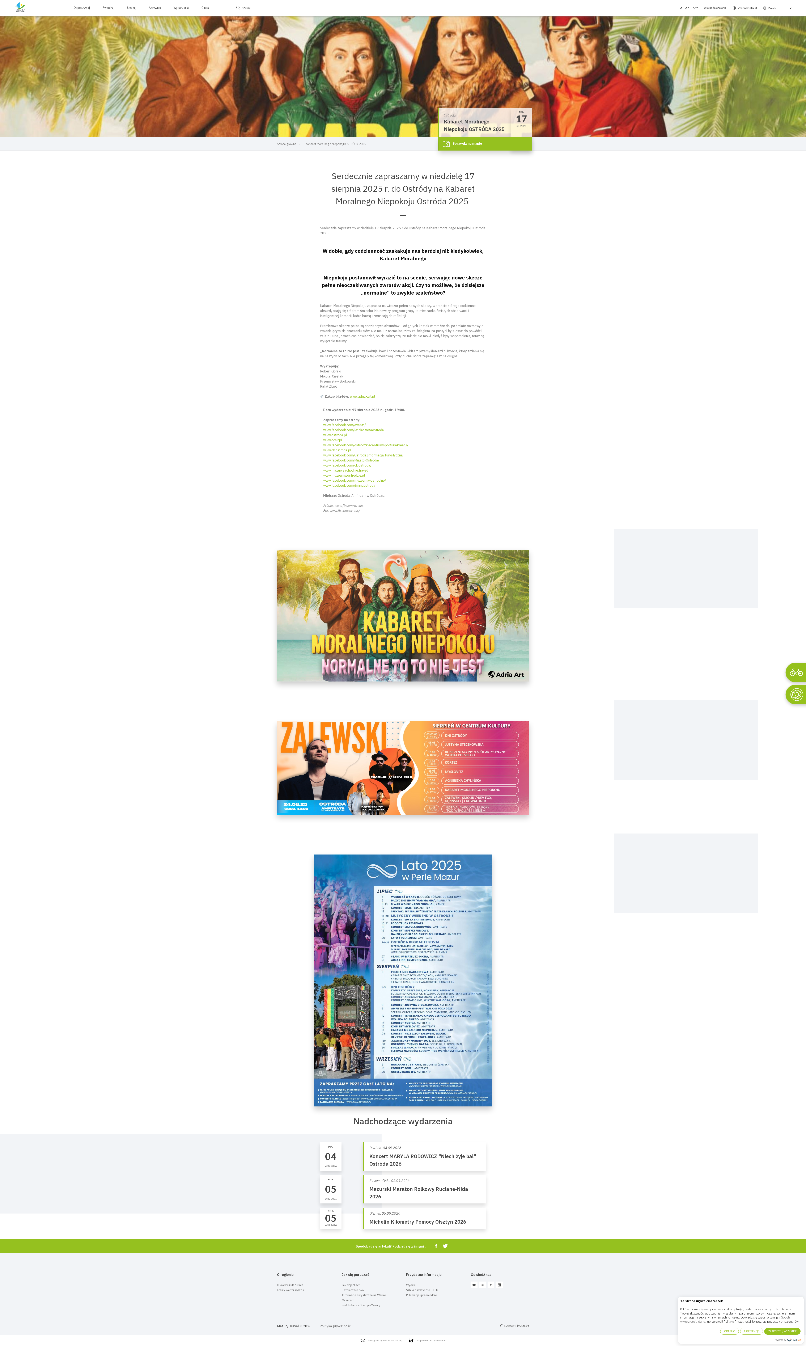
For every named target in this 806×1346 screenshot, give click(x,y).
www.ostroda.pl (335, 435)
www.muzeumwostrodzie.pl (344, 475)
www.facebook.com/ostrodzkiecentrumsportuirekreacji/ (365, 445)
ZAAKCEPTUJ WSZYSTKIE (782, 1331)
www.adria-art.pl (362, 396)
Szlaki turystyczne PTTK (422, 1290)
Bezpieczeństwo (353, 1290)
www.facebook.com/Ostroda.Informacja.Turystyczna (363, 455)
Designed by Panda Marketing (385, 1340)
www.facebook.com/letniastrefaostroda (353, 430)
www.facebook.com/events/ (344, 425)
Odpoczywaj (82, 8)
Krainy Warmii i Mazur (290, 1290)
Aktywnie (155, 8)
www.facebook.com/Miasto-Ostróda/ (351, 460)
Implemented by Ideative (431, 1340)
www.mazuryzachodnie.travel (345, 470)
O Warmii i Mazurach (290, 1285)
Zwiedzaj (108, 8)
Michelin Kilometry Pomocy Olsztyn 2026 (417, 1221)
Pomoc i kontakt (516, 1326)
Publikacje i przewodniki (421, 1295)
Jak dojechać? (351, 1285)
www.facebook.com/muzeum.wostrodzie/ (354, 480)
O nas (205, 8)
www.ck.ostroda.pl (337, 450)
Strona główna (286, 144)
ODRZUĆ (729, 1331)
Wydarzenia (181, 8)
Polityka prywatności (335, 1326)
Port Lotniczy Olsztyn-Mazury (361, 1305)
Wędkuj (411, 1285)
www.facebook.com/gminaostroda (349, 485)
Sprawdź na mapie (467, 143)
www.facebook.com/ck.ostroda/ (347, 465)
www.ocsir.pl (332, 440)
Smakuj (131, 8)
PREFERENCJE (751, 1331)
